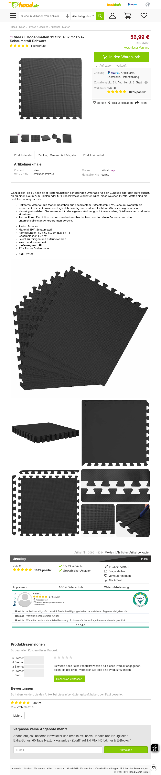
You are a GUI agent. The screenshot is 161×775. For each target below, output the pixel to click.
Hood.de (23, 5)
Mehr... (17, 715)
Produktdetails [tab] (23, 155)
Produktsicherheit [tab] (93, 155)
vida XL (17, 566)
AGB (61, 587)
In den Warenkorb (124, 57)
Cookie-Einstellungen (107, 768)
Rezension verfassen (69, 679)
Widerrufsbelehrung (116, 587)
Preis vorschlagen (122, 102)
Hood (14, 27)
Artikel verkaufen (133, 552)
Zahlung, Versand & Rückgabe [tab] (57, 155)
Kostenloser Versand (136, 47)
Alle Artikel (115, 580)
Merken (101, 102)
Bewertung (38, 46)
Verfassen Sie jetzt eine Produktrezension (105, 670)
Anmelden (126, 750)
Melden (109, 552)
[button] (147, 4)
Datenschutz (75, 587)
